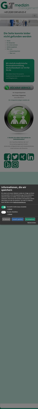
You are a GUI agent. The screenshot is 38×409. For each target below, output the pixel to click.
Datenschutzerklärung (19, 202)
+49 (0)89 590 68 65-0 (15, 12)
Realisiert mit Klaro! (31, 222)
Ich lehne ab (6, 219)
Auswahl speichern (17, 219)
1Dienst (9, 209)
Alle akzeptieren (30, 219)
